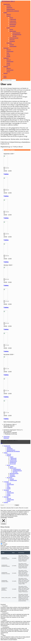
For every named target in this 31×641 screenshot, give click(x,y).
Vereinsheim (9, 7)
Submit (17, 505)
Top (1, 443)
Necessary (4, 544)
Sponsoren (12, 39)
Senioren (9, 16)
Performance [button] (4, 611)
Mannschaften (13, 31)
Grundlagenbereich (17, 34)
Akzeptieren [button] (10, 517)
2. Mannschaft (13, 21)
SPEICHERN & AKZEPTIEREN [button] (9, 639)
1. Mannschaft (13, 19)
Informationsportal (14, 38)
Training (6, 174)
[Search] (1, 80)
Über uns (9, 14)
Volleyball (6, 66)
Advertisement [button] (4, 625)
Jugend (8, 27)
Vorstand (9, 6)
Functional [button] (3, 604)
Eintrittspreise (13, 24)
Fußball (5, 12)
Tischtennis (6, 58)
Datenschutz (6, 436)
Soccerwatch (12, 26)
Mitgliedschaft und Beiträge (13, 11)
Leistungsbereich (16, 32)
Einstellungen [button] (4, 517)
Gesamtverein (7, 4)
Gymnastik (6, 48)
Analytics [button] (3, 618)
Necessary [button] (3, 542)
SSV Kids (14, 36)
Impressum (6, 438)
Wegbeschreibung (11, 9)
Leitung (11, 17)
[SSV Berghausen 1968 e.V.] (8, 1)
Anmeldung (12, 41)
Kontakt (8, 56)
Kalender (6, 73)
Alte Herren (9, 43)
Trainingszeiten (13, 22)
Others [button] (2, 634)
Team (8, 53)
